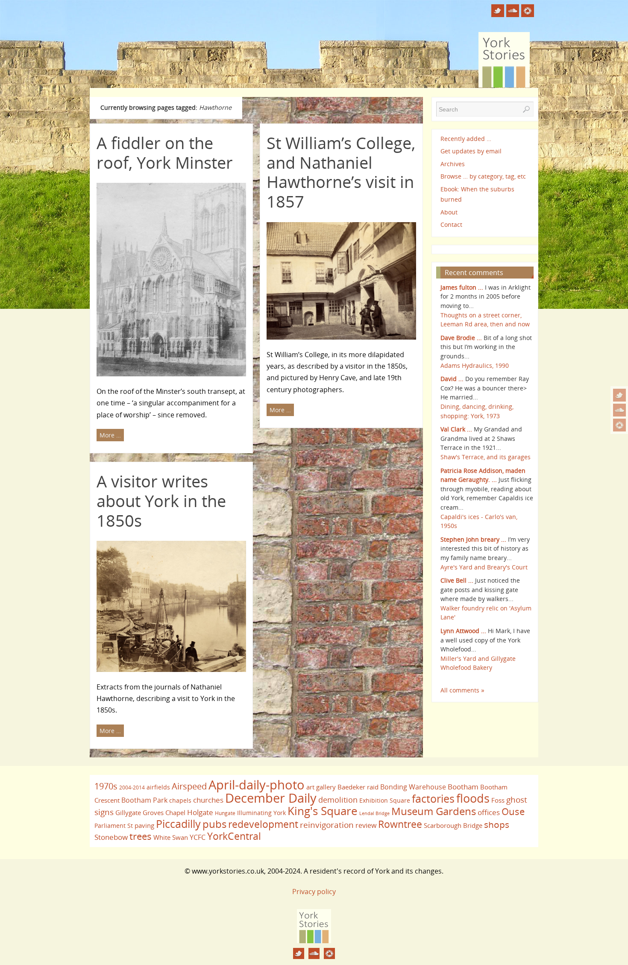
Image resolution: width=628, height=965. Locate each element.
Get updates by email (471, 151)
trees (140, 836)
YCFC (197, 837)
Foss (498, 800)
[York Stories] (314, 940)
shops (496, 824)
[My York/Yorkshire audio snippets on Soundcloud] (619, 410)
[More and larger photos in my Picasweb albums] (619, 425)
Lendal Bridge (374, 813)
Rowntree (400, 824)
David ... (452, 379)
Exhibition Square (384, 800)
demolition (338, 799)
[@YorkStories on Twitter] (619, 395)
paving (144, 825)
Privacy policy (314, 891)
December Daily (271, 798)
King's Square (323, 810)
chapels (180, 800)
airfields (158, 787)
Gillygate (128, 812)
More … (110, 435)
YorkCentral (234, 836)
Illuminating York (261, 813)
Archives (452, 164)
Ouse (513, 811)
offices (489, 812)
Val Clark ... (456, 429)
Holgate (200, 812)
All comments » (462, 690)
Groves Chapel (164, 812)
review (365, 825)
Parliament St (113, 825)
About (449, 212)
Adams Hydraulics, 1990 (474, 365)
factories (433, 798)
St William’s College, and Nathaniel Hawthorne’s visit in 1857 (341, 172)
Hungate (225, 813)
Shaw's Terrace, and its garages (485, 457)
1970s (105, 786)
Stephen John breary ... (473, 539)
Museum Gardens (433, 811)
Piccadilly (178, 823)
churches (208, 800)
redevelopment (263, 824)
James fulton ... (461, 287)
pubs (214, 824)
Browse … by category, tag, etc (483, 176)
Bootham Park (144, 800)
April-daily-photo (256, 784)
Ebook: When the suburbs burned (477, 194)
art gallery (321, 787)
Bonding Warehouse (413, 787)
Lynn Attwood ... (463, 631)
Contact (451, 224)
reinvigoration (327, 824)
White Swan (170, 837)
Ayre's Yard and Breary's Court (484, 567)
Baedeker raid (358, 787)
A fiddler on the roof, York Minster (165, 152)
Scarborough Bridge (453, 825)
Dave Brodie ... (461, 338)
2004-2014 (132, 787)
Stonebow (111, 837)
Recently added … (465, 139)
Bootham (463, 786)
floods (473, 798)
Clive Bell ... (456, 580)
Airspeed (189, 786)
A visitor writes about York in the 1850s (161, 500)
